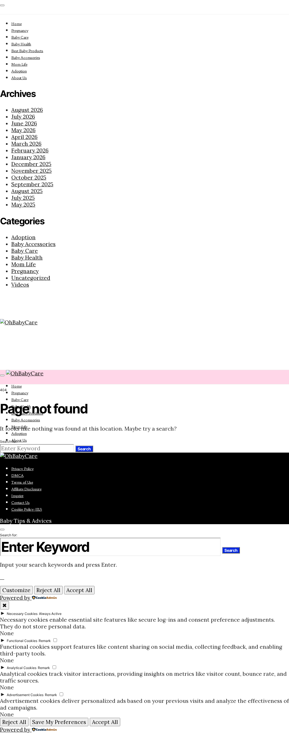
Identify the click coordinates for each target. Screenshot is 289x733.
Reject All (48, 590)
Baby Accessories (25, 57)
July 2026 (23, 116)
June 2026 (24, 123)
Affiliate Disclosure (26, 489)
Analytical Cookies (21, 668)
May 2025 (23, 204)
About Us (19, 78)
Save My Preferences (59, 722)
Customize (16, 590)
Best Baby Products (27, 50)
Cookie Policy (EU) (26, 509)
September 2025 (32, 184)
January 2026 (28, 157)
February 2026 (30, 150)
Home (16, 23)
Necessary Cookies (22, 614)
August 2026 (27, 110)
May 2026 (23, 130)
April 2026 (24, 137)
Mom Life (19, 64)
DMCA (17, 475)
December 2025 (31, 164)
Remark (45, 641)
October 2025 (28, 177)
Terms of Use (22, 482)
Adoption (19, 71)
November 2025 (31, 170)
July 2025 (23, 197)
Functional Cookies (22, 641)
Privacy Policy (22, 468)
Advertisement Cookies (25, 695)
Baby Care (20, 37)
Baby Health (21, 44)
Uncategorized (30, 277)
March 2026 (26, 143)
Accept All (79, 590)
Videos (20, 284)
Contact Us (20, 502)
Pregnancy (19, 30)
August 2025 (27, 191)
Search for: (8, 441)
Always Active (50, 614)
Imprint (17, 495)
